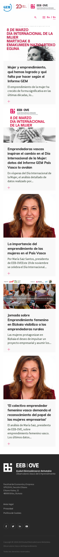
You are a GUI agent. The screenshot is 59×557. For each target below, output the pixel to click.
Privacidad (8, 508)
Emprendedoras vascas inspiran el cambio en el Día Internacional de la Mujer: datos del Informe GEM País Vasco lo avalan (29, 158)
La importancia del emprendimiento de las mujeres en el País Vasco (27, 248)
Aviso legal (8, 504)
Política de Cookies (12, 513)
